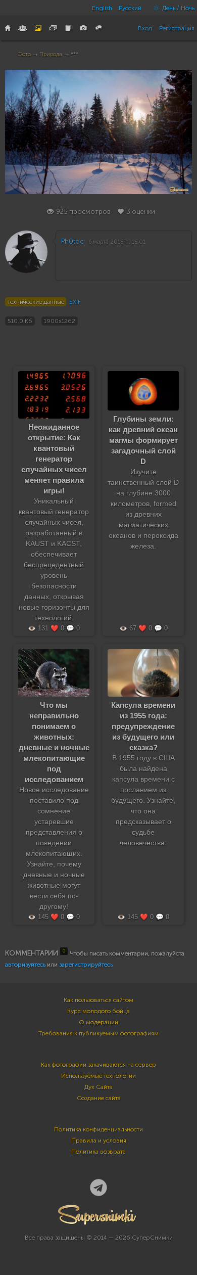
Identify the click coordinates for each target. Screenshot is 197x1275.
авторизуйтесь (25, 964)
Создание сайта (99, 1098)
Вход (145, 28)
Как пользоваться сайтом (98, 1000)
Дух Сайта (98, 1086)
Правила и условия (98, 1140)
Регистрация (176, 28)
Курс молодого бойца (98, 1011)
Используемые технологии (98, 1075)
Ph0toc (72, 241)
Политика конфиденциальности (98, 1129)
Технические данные (35, 301)
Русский (130, 8)
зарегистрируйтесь (86, 964)
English (102, 8)
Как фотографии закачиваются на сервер (98, 1064)
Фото (24, 54)
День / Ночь (177, 8)
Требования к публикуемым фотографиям (98, 1033)
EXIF (75, 301)
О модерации (98, 1022)
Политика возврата (98, 1151)
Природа (50, 54)
